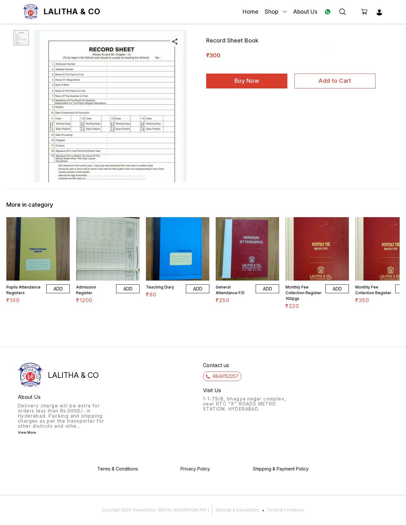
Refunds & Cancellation (237, 510)
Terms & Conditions (285, 510)
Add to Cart (334, 80)
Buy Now (246, 80)
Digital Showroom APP (182, 510)
